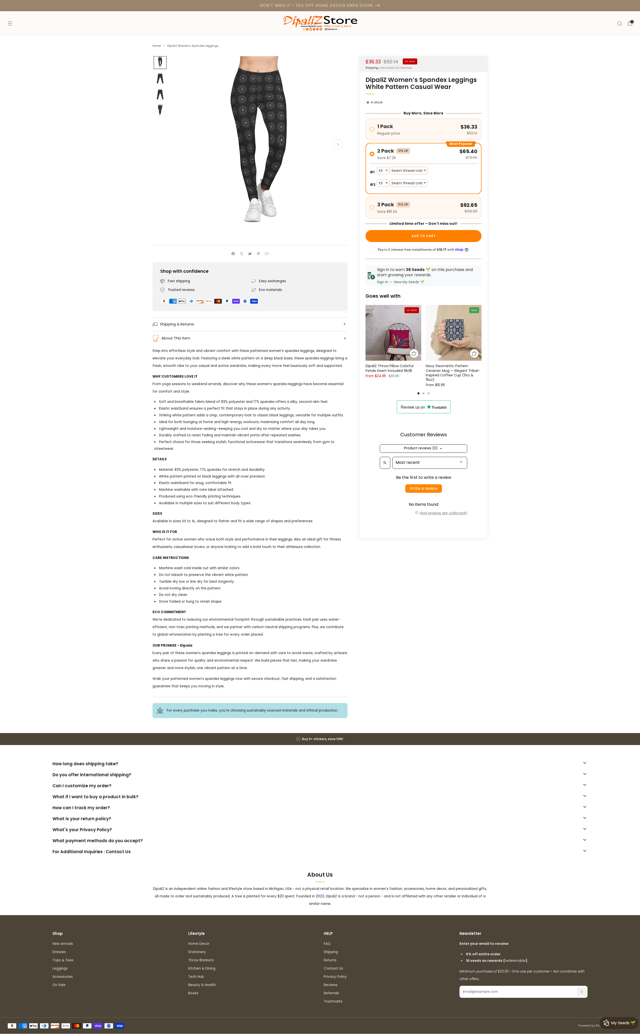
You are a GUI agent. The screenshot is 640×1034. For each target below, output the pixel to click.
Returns (330, 960)
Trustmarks (333, 1001)
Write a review (424, 488)
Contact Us (333, 968)
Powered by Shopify (592, 1026)
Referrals (331, 993)
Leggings (60, 968)
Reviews (331, 985)
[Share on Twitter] (250, 253)
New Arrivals (62, 943)
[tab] (419, 393)
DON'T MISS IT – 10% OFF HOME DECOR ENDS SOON (316, 5)
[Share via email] (266, 253)
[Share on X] (241, 253)
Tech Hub (196, 976)
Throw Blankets (201, 960)
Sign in (382, 282)
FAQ (327, 943)
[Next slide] (337, 144)
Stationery (197, 952)
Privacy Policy (335, 976)
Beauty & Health (202, 985)
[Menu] (10, 23)
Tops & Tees (63, 960)
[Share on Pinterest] (258, 253)
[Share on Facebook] (233, 253)
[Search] (619, 23)
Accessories (62, 976)
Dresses (59, 952)
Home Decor (199, 943)
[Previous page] (365, 333)
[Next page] (481, 333)
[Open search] (385, 463)
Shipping (372, 68)
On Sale (59, 985)
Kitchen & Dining (202, 968)
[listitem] (320, 739)
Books (193, 993)
